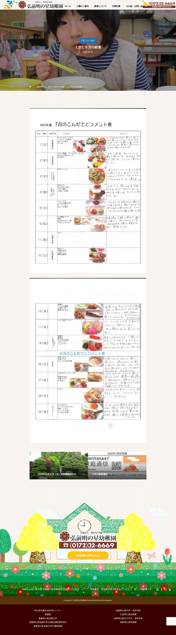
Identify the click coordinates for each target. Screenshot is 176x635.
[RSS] (169, 589)
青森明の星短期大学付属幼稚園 (47, 626)
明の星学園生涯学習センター (47, 610)
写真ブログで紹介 (88, 41)
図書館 (48, 614)
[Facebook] (161, 589)
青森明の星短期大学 (47, 618)
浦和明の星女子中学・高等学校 (128, 618)
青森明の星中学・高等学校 (128, 610)
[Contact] (165, 589)
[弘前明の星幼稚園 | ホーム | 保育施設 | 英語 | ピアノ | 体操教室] (40, 5)
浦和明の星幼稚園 (128, 622)
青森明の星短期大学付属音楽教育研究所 (47, 622)
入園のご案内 (82, 6)
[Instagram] (157, 589)
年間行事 (116, 6)
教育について (100, 6)
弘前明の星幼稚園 (128, 614)
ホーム (68, 6)
